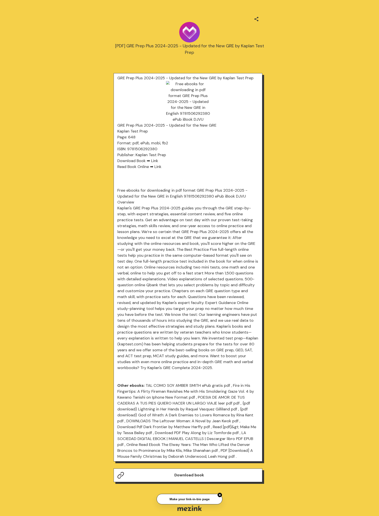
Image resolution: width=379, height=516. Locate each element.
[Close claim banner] (220, 495)
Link (154, 160)
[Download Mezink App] (189, 508)
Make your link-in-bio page (189, 498)
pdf (227, 385)
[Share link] (256, 18)
